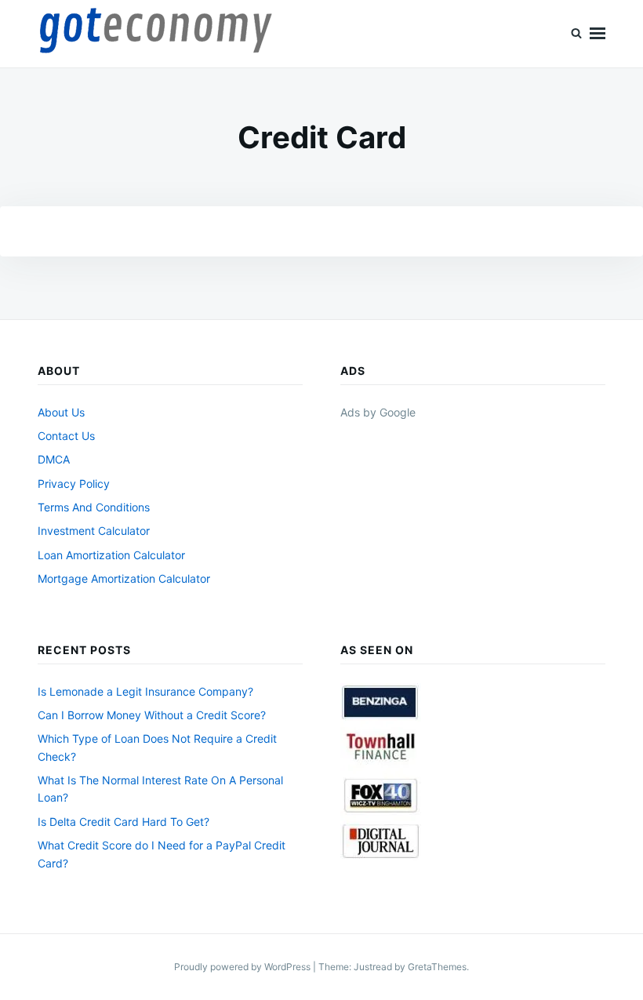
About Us (61, 412)
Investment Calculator (94, 530)
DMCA (54, 459)
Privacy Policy (74, 483)
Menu (597, 33)
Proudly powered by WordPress (243, 967)
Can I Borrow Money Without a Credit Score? (152, 715)
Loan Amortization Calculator (111, 555)
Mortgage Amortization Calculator (124, 578)
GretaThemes (437, 967)
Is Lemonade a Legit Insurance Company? (145, 691)
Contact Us (66, 435)
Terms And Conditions (94, 507)
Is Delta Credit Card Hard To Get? (123, 821)
